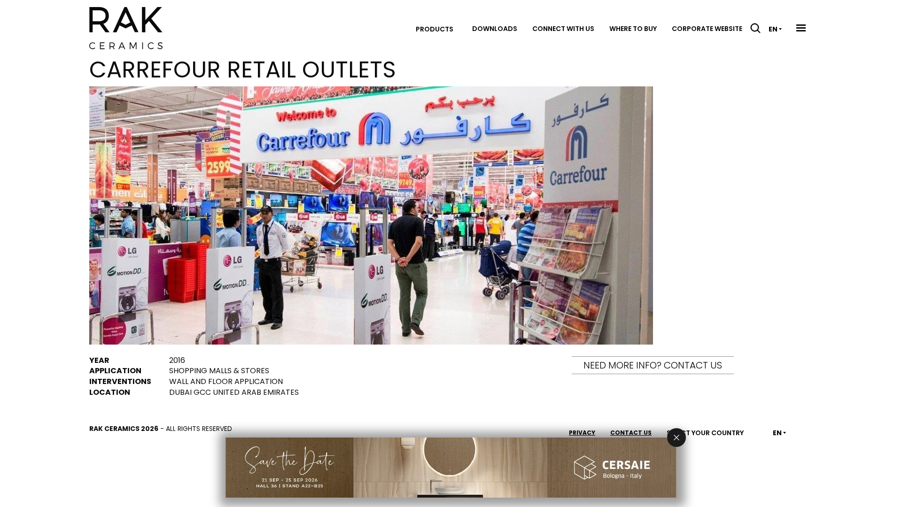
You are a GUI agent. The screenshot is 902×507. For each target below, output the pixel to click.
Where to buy (633, 28)
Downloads (494, 28)
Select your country (705, 433)
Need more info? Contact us (652, 365)
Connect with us (563, 28)
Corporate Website (707, 28)
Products (434, 29)
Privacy (582, 433)
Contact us (631, 433)
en (773, 29)
